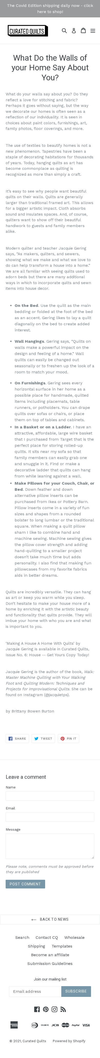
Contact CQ (47, 937)
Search (22, 937)
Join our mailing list (50, 979)
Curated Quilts (34, 1041)
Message (13, 829)
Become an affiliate (50, 954)
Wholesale (74, 937)
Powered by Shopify (69, 1041)
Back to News (54, 919)
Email (10, 808)
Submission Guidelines (50, 963)
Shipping (36, 946)
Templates (62, 946)
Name (11, 787)
